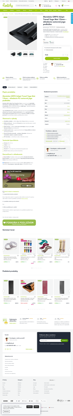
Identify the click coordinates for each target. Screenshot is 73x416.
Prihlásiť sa (64, 340)
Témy (19, 395)
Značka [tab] (33, 87)
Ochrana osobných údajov (9, 363)
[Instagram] (8, 349)
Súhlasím (36, 406)
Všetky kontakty (29, 349)
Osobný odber (5, 395)
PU (69, 118)
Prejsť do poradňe (49, 141)
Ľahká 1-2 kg (67, 121)
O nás (3, 1)
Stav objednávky (31, 1)
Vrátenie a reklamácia (13, 1)
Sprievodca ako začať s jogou (52, 138)
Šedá (52, 254)
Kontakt (7, 1)
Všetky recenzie (12, 323)
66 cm (69, 109)
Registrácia (64, 1)
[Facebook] (5, 349)
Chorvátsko (45, 407)
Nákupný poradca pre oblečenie (52, 136)
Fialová (57, 254)
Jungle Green (29, 254)
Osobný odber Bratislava (23, 1)
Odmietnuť (29, 406)
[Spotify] (10, 349)
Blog (46, 1)
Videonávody (62, 141)
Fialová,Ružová (40, 254)
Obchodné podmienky (9, 361)
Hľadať (35, 5)
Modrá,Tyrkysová (47, 254)
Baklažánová (24, 254)
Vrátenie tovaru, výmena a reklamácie (11, 359)
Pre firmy (6, 369)
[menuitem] (6, 10)
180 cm (68, 112)
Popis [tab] (5, 87)
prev (2, 249)
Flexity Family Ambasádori (9, 365)
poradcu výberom (62, 66)
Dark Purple (45, 295)
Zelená (60, 254)
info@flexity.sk (51, 153)
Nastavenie (6, 411)
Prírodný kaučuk (67, 115)
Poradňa (6, 367)
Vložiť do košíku (56, 58)
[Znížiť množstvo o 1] (63, 55)
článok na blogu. (24, 198)
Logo (62, 295)
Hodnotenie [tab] (20, 87)
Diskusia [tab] (25, 87)
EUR (51, 1)
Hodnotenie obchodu (8, 371)
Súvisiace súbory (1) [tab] (11, 87)
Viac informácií (65, 31)
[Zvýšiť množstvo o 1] (67, 55)
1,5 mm (68, 106)
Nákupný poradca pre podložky (52, 133)
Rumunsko (52, 407)
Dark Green (64, 254)
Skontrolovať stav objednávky (10, 373)
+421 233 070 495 (47, 6)
